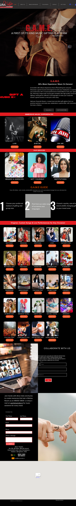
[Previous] (6, 42)
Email (34, 372)
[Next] (69, 42)
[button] (10, 245)
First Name (9, 416)
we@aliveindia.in (16, 403)
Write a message (10, 435)
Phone (41, 361)
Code (34, 361)
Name (34, 366)
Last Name (23, 416)
